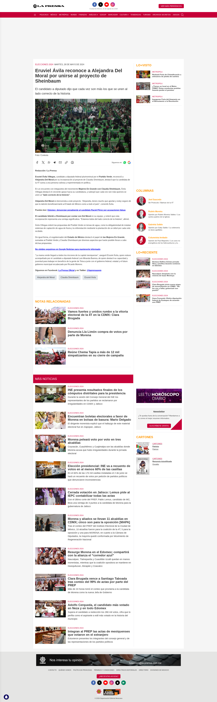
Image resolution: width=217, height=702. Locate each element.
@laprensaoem (94, 270)
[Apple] (117, 682)
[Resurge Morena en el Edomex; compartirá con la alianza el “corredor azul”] (50, 559)
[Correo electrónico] (60, 162)
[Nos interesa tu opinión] (108, 660)
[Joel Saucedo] (141, 201)
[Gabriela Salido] (141, 227)
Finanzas (83, 15)
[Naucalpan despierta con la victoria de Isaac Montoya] (143, 273)
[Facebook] (94, 4)
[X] (100, 4)
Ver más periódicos (171, 6)
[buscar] (182, 14)
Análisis (93, 15)
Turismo (147, 15)
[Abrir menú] (35, 15)
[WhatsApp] (49, 162)
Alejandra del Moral (46, 277)
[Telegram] (54, 162)
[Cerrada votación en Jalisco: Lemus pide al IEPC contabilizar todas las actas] (50, 499)
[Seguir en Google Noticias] (129, 162)
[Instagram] (112, 4)
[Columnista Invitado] (141, 240)
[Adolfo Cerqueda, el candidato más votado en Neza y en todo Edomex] (50, 612)
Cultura (124, 15)
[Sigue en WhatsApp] (125, 162)
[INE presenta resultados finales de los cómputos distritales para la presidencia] (50, 397)
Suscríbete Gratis (159, 426)
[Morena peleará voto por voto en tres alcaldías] (50, 446)
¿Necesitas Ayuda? (108, 676)
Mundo (74, 15)
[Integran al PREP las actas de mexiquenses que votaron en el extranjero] (50, 637)
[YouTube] (106, 4)
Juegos (176, 15)
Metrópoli (64, 15)
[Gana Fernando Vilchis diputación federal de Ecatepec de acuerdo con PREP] (143, 298)
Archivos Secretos (162, 15)
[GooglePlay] (123, 682)
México (53, 15)
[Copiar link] (66, 162)
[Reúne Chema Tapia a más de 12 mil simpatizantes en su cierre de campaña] (50, 356)
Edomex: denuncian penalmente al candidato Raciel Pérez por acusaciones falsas (87, 210)
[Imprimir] (72, 162)
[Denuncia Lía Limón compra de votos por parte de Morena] (50, 335)
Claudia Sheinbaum (69, 277)
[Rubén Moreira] (141, 214)
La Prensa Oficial (66, 270)
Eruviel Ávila (90, 277)
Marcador (113, 15)
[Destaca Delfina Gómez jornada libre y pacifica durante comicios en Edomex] (143, 262)
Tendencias (135, 15)
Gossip (103, 15)
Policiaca (44, 15)
